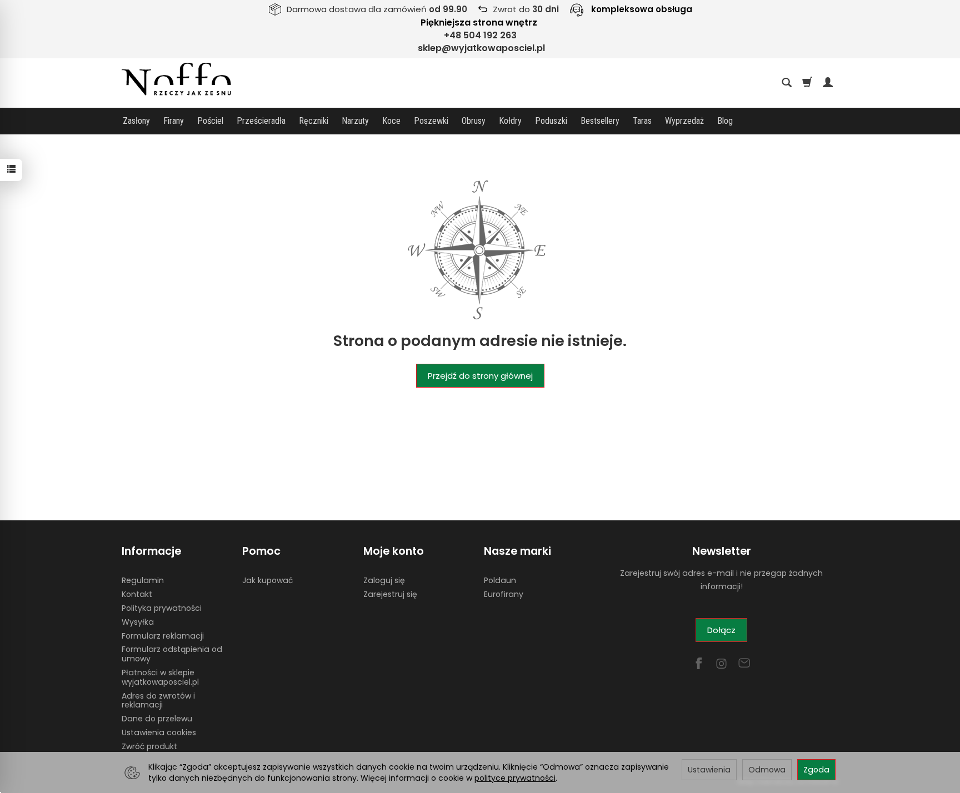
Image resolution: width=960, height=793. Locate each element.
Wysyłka (138, 622)
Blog (725, 121)
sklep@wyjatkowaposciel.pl (481, 48)
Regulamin (143, 580)
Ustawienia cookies (159, 732)
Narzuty (355, 121)
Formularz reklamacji (163, 635)
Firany (173, 121)
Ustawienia (709, 769)
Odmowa (767, 769)
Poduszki (551, 121)
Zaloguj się (384, 580)
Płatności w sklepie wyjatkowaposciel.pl (160, 677)
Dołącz (721, 630)
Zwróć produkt (149, 746)
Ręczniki (313, 121)
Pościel (210, 121)
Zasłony (136, 121)
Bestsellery (600, 121)
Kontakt (137, 594)
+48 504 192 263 (480, 35)
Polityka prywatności (162, 608)
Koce (391, 121)
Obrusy (474, 121)
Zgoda (816, 769)
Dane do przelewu (157, 718)
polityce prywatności (515, 778)
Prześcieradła (261, 121)
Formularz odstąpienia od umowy (172, 654)
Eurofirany (503, 594)
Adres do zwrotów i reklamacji (158, 700)
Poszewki (431, 121)
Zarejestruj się (390, 594)
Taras (642, 121)
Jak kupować (267, 580)
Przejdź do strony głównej (480, 376)
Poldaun (500, 580)
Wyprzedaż (684, 121)
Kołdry (510, 121)
